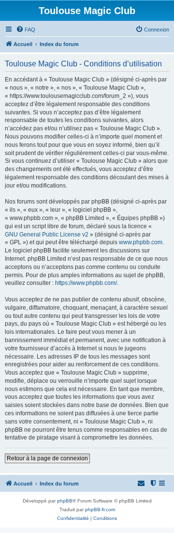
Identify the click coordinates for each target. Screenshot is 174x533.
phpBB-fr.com (100, 509)
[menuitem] (25, 29)
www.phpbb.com (140, 242)
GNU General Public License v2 (46, 234)
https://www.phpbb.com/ (86, 283)
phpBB (64, 500)
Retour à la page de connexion (47, 458)
